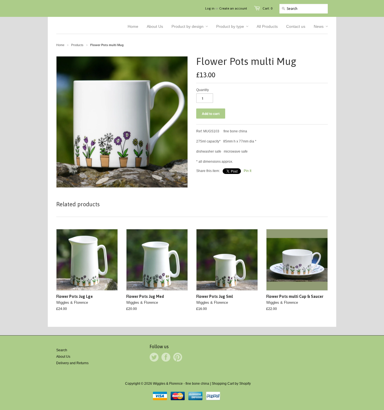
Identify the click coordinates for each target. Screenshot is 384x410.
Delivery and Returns (72, 363)
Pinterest (177, 357)
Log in (209, 8)
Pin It (247, 171)
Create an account (233, 8)
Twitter (154, 357)
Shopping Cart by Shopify (231, 384)
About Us (63, 357)
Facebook (165, 357)
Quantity (202, 90)
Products (77, 45)
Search (61, 350)
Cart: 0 (267, 8)
